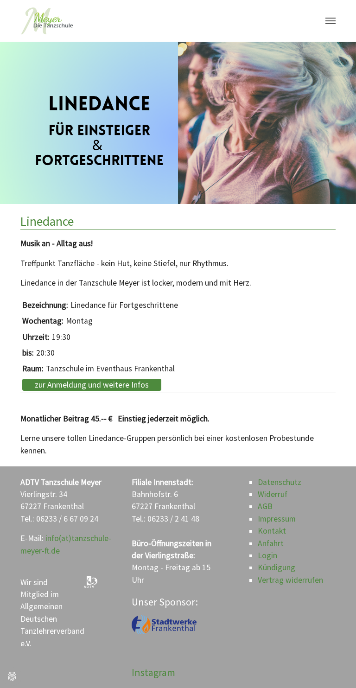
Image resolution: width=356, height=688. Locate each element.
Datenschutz (279, 482)
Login (267, 555)
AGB (265, 506)
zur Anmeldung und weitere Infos (92, 385)
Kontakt (272, 531)
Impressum (277, 519)
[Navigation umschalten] (330, 21)
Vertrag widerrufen (290, 580)
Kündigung (276, 567)
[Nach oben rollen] (334, 666)
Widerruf (272, 494)
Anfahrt (271, 543)
